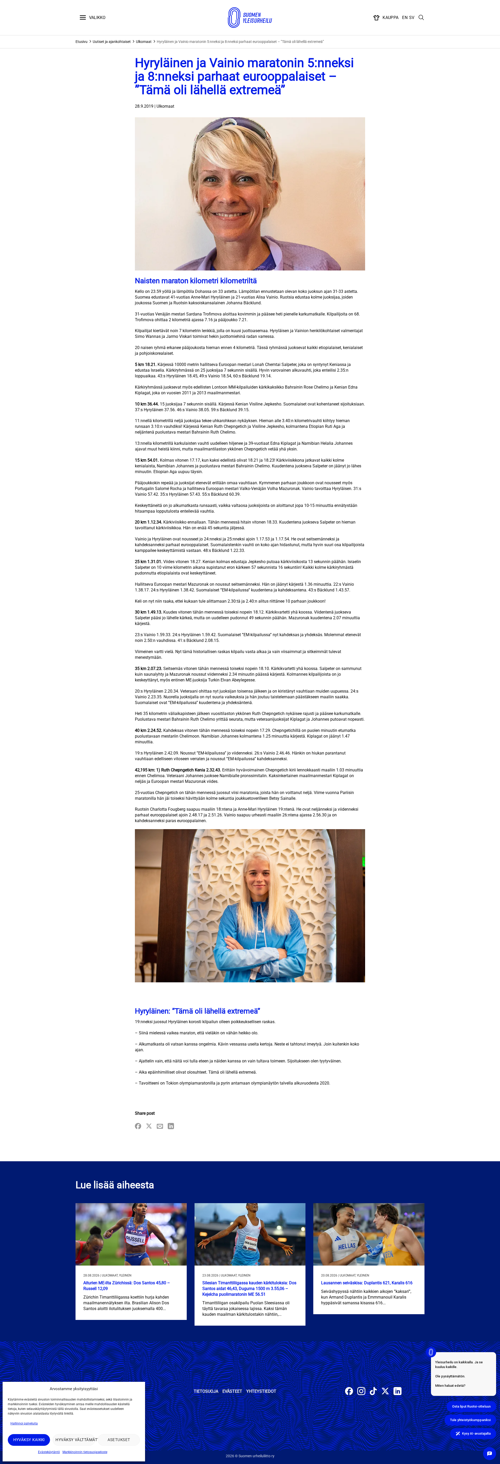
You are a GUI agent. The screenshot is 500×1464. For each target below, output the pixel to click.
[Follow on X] (385, 1391)
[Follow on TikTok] (373, 1391)
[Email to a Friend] (160, 1126)
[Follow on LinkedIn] (397, 1391)
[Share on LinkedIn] (171, 1126)
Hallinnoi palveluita (24, 1423)
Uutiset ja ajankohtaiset (112, 42)
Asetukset (119, 1439)
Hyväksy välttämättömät (75, 1439)
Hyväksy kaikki (29, 1439)
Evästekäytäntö (49, 1452)
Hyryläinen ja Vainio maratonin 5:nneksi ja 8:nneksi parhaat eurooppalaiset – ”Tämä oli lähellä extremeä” (240, 42)
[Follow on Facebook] (349, 1391)
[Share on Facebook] (138, 1126)
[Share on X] (149, 1126)
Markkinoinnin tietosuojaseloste (85, 1452)
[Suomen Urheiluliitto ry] (250, 18)
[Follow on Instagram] (361, 1391)
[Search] (421, 17)
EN (405, 17)
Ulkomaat (144, 42)
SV (412, 17)
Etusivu (82, 42)
